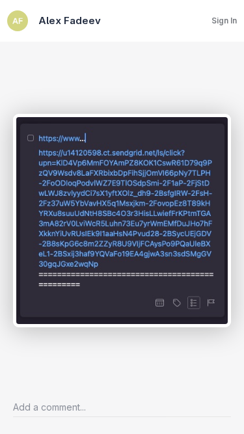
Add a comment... (49, 407)
